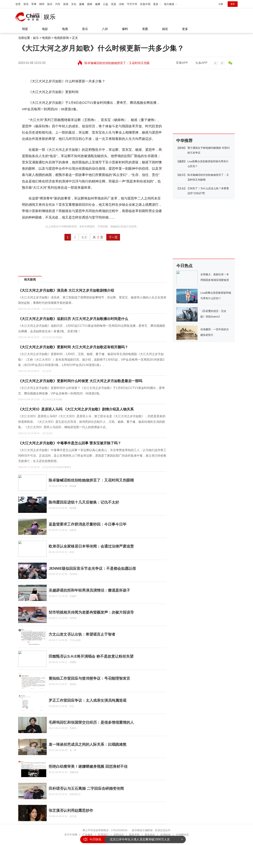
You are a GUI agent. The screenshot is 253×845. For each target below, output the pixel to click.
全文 (84, 237)
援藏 (81, 4)
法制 (121, 4)
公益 (105, 4)
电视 (65, 29)
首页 (18, 4)
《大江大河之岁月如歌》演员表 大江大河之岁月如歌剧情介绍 (66, 290)
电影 (45, 29)
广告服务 (87, 834)
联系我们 (103, 834)
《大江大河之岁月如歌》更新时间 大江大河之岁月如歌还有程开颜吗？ (73, 347)
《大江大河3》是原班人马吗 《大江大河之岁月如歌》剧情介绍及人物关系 (76, 409)
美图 (145, 29)
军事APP (182, 62)
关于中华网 (70, 834)
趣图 (181, 161)
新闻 (181, 147)
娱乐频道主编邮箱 (142, 830)
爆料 (125, 29)
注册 (221, 4)
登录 (232, 4)
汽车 (57, 4)
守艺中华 (132, 4)
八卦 (105, 29)
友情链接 (165, 834)
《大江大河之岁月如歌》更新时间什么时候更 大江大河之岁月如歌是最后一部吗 (80, 381)
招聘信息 (119, 834)
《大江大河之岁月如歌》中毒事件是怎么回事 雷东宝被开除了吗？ (69, 443)
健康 (97, 4)
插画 (89, 4)
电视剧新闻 (61, 37)
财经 (41, 4)
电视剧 (46, 37)
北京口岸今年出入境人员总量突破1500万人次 (140, 839)
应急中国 (145, 4)
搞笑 (165, 29)
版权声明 (134, 834)
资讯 (26, 4)
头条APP (201, 62)
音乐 (85, 29)
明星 (25, 29)
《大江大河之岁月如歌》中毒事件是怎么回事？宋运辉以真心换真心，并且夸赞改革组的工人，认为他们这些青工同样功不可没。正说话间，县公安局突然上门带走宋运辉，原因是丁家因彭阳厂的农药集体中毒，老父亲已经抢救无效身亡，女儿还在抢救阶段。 (92, 455)
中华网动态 (182, 834)
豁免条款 (150, 834)
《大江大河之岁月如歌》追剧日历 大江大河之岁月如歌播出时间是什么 (73, 319)
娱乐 (49, 4)
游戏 (65, 4)
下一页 (113, 237)
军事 (33, 4)
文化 (73, 4)
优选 (113, 4)
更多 (185, 29)
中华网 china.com (28, 16)
